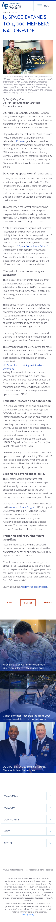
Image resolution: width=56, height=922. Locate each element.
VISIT (7, 831)
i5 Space (19, 141)
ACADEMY (10, 807)
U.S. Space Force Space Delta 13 (31, 246)
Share (27, 603)
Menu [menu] (46, 6)
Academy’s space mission (34, 586)
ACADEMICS (11, 795)
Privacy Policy (28, 914)
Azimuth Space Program (23, 507)
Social (8, 843)
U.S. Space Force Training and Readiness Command (24, 366)
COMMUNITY (11, 819)
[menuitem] (28, 797)
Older (9, 603)
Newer (47, 603)
